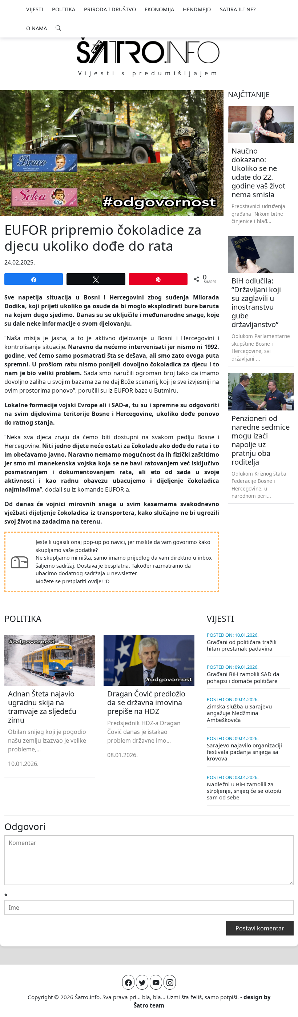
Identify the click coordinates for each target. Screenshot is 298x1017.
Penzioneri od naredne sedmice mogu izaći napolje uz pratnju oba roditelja (260, 440)
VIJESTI (34, 9)
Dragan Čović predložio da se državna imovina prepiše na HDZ (146, 702)
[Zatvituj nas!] (142, 982)
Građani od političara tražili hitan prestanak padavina (242, 645)
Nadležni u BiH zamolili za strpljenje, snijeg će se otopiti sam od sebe (244, 790)
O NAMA (36, 28)
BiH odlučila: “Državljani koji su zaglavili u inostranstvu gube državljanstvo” (256, 302)
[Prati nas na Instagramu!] (170, 982)
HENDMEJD (197, 9)
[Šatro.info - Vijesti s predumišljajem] (149, 50)
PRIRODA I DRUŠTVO (110, 9)
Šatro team (149, 1005)
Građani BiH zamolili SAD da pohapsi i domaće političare (243, 677)
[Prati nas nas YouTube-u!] (156, 982)
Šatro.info (87, 997)
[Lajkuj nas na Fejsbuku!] (128, 982)
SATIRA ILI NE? (237, 9)
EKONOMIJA (159, 9)
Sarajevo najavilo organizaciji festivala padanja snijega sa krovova (244, 752)
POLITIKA (63, 9)
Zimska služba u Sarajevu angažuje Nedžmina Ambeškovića (239, 713)
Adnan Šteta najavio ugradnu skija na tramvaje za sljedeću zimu (42, 707)
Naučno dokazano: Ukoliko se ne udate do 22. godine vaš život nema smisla (258, 172)
